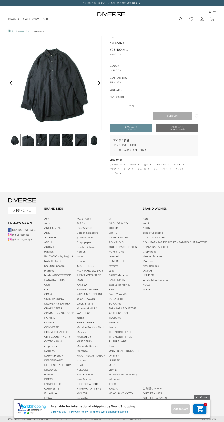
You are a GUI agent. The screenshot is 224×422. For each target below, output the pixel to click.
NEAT (80, 364)
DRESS (48, 379)
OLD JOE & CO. (119, 223)
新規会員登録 (41, 419)
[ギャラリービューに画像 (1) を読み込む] (15, 140)
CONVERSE (51, 327)
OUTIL (113, 232)
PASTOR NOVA (118, 237)
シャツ (29, 31)
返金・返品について (133, 419)
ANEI (47, 232)
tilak (111, 346)
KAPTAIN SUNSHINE (90, 293)
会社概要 (26, 419)
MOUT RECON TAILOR (91, 355)
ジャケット (179, 165)
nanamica (82, 360)
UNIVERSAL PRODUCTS (124, 350)
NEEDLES (82, 369)
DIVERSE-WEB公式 (24, 229)
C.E (46, 289)
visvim (113, 369)
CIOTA (48, 293)
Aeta (47, 223)
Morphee (82, 350)
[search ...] (180, 19)
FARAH (81, 223)
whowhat (115, 379)
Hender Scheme (86, 246)
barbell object (52, 261)
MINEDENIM (84, 341)
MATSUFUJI (84, 336)
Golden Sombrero (87, 232)
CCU (47, 284)
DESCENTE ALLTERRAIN (59, 364)
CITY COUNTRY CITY (57, 336)
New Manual (84, 379)
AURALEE (50, 246)
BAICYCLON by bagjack (58, 256)
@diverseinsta (20, 234)
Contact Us (131, 128)
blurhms (49, 270)
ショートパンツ (161, 169)
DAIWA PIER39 (53, 355)
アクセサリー (116, 165)
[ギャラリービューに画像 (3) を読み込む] (41, 140)
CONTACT (13, 419)
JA (210, 11)
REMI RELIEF (117, 261)
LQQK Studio (85, 303)
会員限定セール (152, 388)
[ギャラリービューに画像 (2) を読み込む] (28, 140)
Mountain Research (89, 346)
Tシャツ (180, 169)
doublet (49, 374)
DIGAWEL (50, 369)
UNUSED (114, 360)
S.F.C (112, 289)
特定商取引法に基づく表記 (106, 419)
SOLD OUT (172, 116)
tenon (112, 327)
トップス (114, 173)
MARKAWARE (85, 322)
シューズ (142, 169)
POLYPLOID (116, 242)
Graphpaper (84, 242)
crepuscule (51, 346)
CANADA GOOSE (55, 279)
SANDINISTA (117, 279)
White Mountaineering (123, 374)
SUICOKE (115, 303)
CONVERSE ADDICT (57, 331)
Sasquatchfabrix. (119, 284)
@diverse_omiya (22, 239)
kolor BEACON (86, 298)
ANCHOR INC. (53, 227)
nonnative (83, 398)
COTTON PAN (53, 341)
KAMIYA (82, 284)
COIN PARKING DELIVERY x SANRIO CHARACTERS (57, 303)
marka (80, 317)
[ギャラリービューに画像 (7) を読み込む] (94, 140)
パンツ (113, 169)
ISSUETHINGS (85, 265)
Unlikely (114, 355)
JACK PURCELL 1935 (90, 270)
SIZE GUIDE (118, 96)
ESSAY (48, 398)
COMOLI (49, 322)
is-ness (81, 261)
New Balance (85, 374)
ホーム (14, 31)
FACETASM (84, 218)
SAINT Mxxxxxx (119, 275)
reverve (113, 265)
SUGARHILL (116, 298)
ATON (48, 242)
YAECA (113, 388)
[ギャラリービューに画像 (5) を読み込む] (67, 140)
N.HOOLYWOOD (87, 383)
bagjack (49, 251)
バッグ (133, 165)
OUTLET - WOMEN (155, 398)
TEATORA (115, 317)
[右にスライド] (99, 83)
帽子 (146, 165)
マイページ (57, 419)
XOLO (112, 383)
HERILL (81, 251)
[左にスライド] (10, 83)
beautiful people (54, 265)
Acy (46, 218)
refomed (114, 256)
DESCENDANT (53, 360)
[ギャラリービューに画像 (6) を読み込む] (81, 140)
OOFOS (114, 227)
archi (146, 223)
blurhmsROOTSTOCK (57, 275)
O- (110, 218)
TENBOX (114, 322)
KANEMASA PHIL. (88, 289)
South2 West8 (118, 293)
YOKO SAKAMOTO (121, 393)
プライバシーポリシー (77, 419)
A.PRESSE (50, 237)
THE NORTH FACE (120, 331)
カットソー (161, 165)
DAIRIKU (49, 350)
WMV (146, 289)
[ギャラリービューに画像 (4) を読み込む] (54, 140)
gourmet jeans (85, 237)
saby (111, 270)
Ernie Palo (50, 393)
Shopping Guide (177, 128)
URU (21, 31)
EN (214, 11)
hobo (80, 256)
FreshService (84, 227)
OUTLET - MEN (152, 393)
